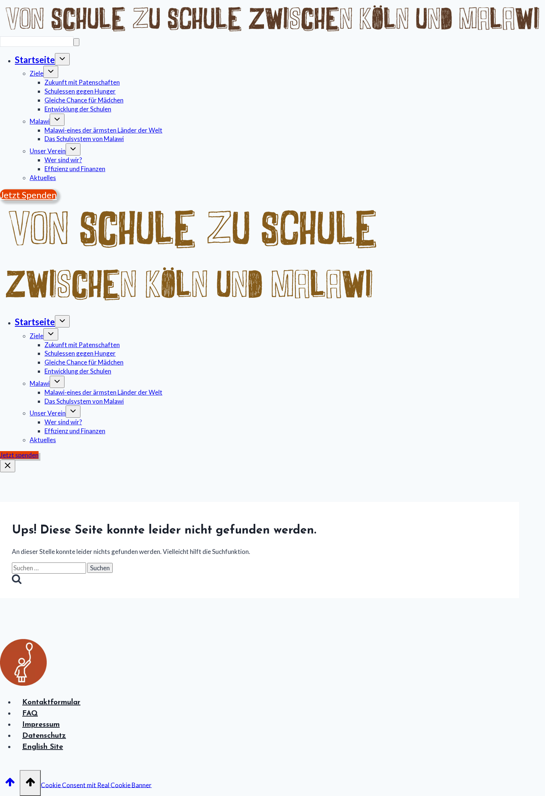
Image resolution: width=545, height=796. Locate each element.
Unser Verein (48, 151)
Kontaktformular (51, 702)
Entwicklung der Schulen (77, 109)
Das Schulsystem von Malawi (84, 139)
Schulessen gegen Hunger (80, 91)
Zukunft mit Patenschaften (82, 82)
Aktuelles (43, 178)
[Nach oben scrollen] (10, 782)
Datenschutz (44, 736)
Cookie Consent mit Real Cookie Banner (96, 785)
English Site (42, 747)
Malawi (40, 121)
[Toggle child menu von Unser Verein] (73, 149)
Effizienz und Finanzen (74, 169)
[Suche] (76, 42)
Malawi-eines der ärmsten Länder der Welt (103, 130)
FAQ (30, 713)
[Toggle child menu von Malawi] (57, 120)
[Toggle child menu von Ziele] (50, 72)
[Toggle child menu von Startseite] (62, 59)
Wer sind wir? (63, 160)
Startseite (35, 59)
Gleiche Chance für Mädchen (83, 100)
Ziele (36, 73)
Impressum (41, 724)
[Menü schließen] (7, 466)
